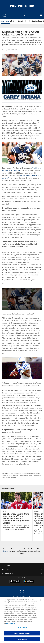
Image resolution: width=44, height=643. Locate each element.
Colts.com (10, 563)
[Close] (40, 602)
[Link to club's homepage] (4, 14)
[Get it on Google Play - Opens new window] (28, 594)
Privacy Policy (26, 623)
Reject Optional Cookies (22, 633)
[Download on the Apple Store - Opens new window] (14, 594)
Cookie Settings (22, 627)
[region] (22, 621)
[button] (22, 306)
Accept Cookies (22, 639)
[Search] (37, 15)
